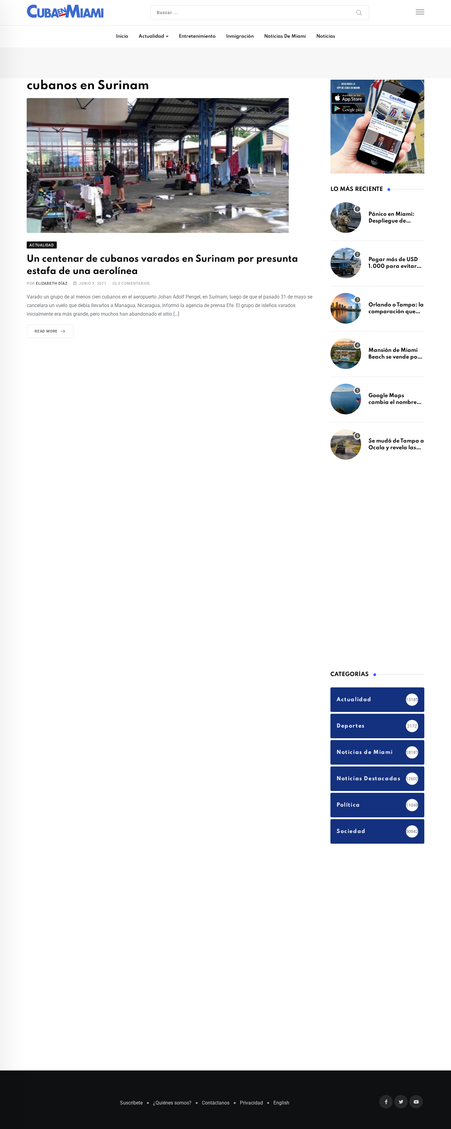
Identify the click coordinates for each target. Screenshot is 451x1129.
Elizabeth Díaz (51, 285)
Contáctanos (215, 1106)
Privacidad (251, 1106)
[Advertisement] (376, 567)
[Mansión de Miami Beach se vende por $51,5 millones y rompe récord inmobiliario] (345, 356)
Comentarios (134, 285)
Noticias (325, 36)
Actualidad (151, 36)
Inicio (122, 36)
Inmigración (240, 36)
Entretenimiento (197, 36)
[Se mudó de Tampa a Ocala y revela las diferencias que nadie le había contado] (345, 447)
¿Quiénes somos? (172, 1106)
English (281, 1106)
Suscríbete (131, 1106)
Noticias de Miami (285, 36)
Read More (46, 332)
